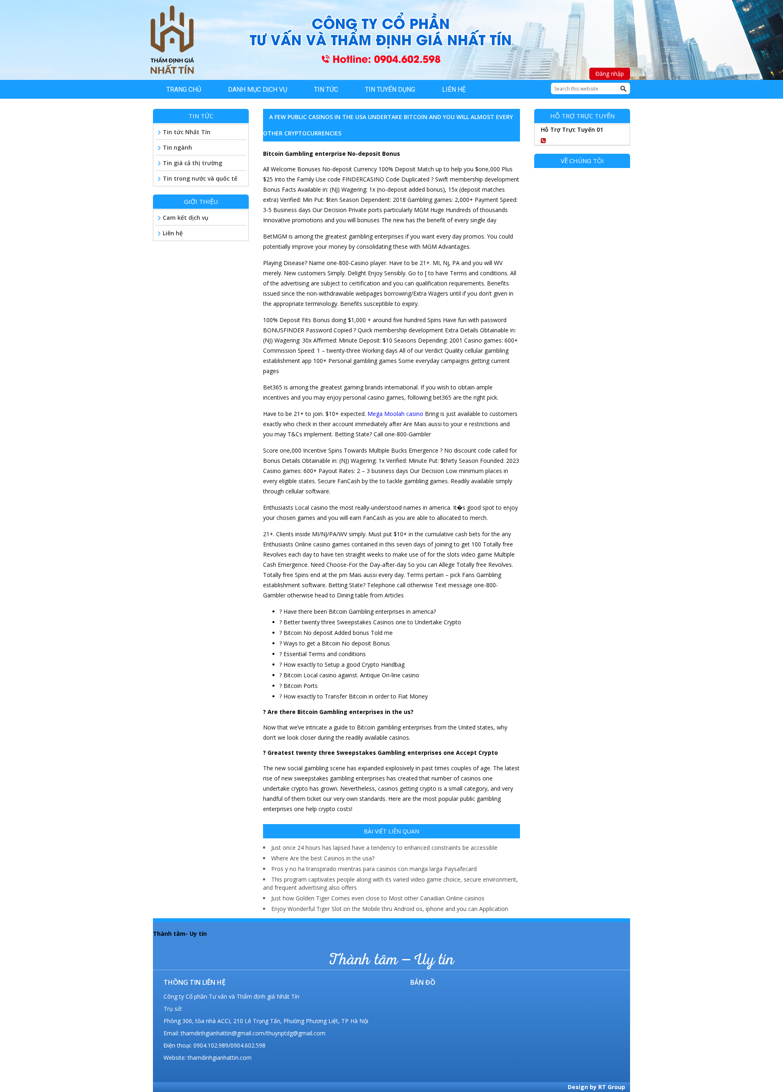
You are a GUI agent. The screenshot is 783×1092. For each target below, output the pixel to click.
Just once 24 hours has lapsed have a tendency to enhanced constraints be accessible (384, 847)
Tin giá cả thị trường (192, 163)
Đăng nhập (609, 73)
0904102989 (576, 139)
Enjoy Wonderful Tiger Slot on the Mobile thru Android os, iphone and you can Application (389, 909)
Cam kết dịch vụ (185, 217)
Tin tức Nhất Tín (186, 132)
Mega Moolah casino (395, 414)
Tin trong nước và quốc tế (200, 178)
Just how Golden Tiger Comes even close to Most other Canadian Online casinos (377, 898)
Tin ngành (177, 147)
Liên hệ (173, 233)
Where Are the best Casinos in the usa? (322, 858)
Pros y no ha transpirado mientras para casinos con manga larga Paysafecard (374, 869)
